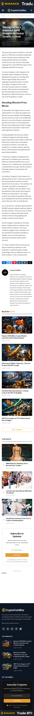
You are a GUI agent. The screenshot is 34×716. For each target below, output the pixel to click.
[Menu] (3, 10)
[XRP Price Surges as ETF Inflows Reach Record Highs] (17, 407)
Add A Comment (17, 430)
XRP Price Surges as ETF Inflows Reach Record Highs (21, 666)
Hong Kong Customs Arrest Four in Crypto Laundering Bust (18, 519)
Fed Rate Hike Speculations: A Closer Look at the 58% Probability (15, 392)
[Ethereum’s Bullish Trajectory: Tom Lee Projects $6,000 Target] (17, 352)
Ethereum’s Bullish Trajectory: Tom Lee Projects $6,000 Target (16, 364)
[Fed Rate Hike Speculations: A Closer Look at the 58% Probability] (17, 379)
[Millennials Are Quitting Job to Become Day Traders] (17, 452)
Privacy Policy (17, 561)
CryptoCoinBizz (15, 270)
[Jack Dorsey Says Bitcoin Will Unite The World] (17, 480)
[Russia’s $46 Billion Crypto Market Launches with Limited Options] (17, 325)
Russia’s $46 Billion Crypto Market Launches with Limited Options (14, 337)
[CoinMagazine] (17, 10)
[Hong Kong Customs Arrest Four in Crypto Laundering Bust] (17, 507)
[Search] (31, 10)
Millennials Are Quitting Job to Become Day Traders (17, 464)
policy (25, 705)
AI (3, 22)
